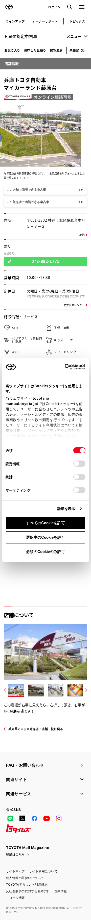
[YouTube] (46, 818)
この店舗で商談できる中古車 (26, 189)
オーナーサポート (45, 21)
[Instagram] (59, 818)
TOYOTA (9, 7)
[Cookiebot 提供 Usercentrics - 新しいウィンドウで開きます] (63, 367)
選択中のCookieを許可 (45, 537)
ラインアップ (15, 21)
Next (83, 651)
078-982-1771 (45, 261)
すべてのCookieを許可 (45, 523)
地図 (82, 235)
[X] (22, 818)
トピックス (77, 21)
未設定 (74, 50)
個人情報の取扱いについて (25, 878)
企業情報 (60, 891)
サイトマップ (15, 871)
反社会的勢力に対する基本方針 (28, 891)
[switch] (79, 464)
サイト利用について (43, 871)
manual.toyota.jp (21, 403)
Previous (7, 651)
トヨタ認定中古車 (20, 36)
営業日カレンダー (74, 305)
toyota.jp (41, 398)
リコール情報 (15, 898)
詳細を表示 (66, 508)
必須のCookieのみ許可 (45, 551)
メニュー (74, 36)
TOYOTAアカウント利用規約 (27, 884)
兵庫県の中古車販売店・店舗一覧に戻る (35, 729)
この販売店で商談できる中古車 (28, 202)
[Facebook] (34, 818)
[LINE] (10, 818)
